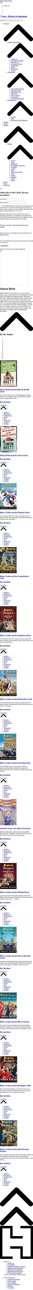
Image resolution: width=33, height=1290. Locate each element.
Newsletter (7, 185)
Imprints (6, 125)
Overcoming (14, 97)
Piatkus (13, 175)
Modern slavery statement (14, 1270)
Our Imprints (14, 65)
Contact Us (14, 59)
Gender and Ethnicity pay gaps (16, 1266)
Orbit (12, 174)
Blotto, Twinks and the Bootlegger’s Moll (15, 1085)
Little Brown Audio (16, 172)
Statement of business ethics (15, 1268)
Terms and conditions (13, 1284)
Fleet (12, 170)
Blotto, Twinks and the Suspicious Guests (15, 635)
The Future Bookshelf (17, 99)
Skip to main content (6, 1)
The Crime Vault (16, 90)
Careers (13, 70)
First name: (3, 199)
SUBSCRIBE (4, 246)
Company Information (13, 42)
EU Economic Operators (14, 1273)
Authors (13, 117)
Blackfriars (14, 164)
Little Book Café (16, 92)
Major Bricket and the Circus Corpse (14, 455)
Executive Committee (17, 60)
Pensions (9, 1286)
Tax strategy (10, 1287)
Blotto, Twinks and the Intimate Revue (14, 892)
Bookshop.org (8, 415)
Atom (12, 162)
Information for (11, 100)
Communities (11, 72)
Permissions (14, 69)
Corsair (13, 169)
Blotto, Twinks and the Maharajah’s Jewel (16, 699)
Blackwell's (7, 414)
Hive (5, 419)
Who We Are (15, 62)
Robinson (14, 177)
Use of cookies (11, 1283)
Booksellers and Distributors (19, 120)
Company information (13, 1279)
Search (2, 20)
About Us (6, 23)
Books (5, 123)
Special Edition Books (17, 89)
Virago (13, 180)
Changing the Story (16, 64)
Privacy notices (11, 1281)
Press (12, 118)
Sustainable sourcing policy (15, 1271)
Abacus (13, 160)
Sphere (13, 179)
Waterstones (7, 420)
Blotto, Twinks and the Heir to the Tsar (14, 1022)
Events (6, 182)
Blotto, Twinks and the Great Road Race (15, 763)
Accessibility (11, 1265)
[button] (16, 1206)
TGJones (6, 422)
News (5, 183)
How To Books (15, 95)
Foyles (6, 417)
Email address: (4, 202)
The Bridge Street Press (18, 165)
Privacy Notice (4, 234)
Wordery (6, 424)
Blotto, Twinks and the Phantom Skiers (15, 512)
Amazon (6, 412)
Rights (13, 67)
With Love (14, 94)
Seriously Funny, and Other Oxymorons (15, 828)
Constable (14, 167)
